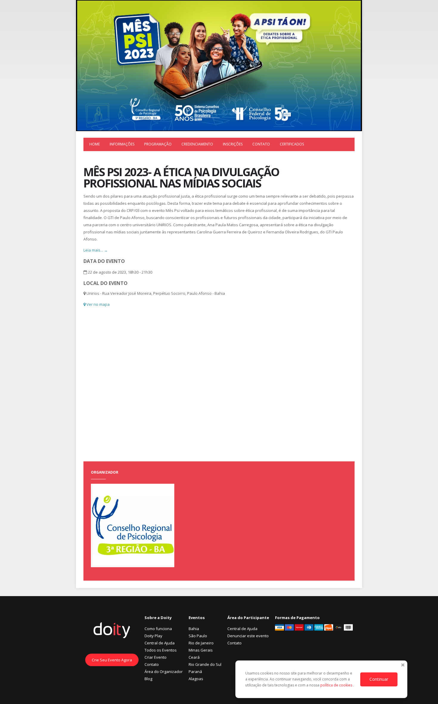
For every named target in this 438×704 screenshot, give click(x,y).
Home (94, 144)
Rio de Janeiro (201, 643)
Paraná (195, 671)
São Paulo (198, 635)
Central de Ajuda (160, 643)
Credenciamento (197, 144)
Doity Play (153, 635)
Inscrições (233, 144)
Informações (122, 144)
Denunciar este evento (248, 635)
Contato (261, 144)
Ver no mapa (98, 304)
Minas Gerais (201, 650)
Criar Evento (156, 657)
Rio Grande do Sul (205, 664)
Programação (158, 144)
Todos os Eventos (161, 650)
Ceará (194, 657)
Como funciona (158, 628)
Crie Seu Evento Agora (112, 660)
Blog (148, 678)
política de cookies (336, 685)
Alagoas (196, 678)
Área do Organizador (164, 671)
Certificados (292, 144)
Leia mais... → (95, 250)
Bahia (194, 628)
